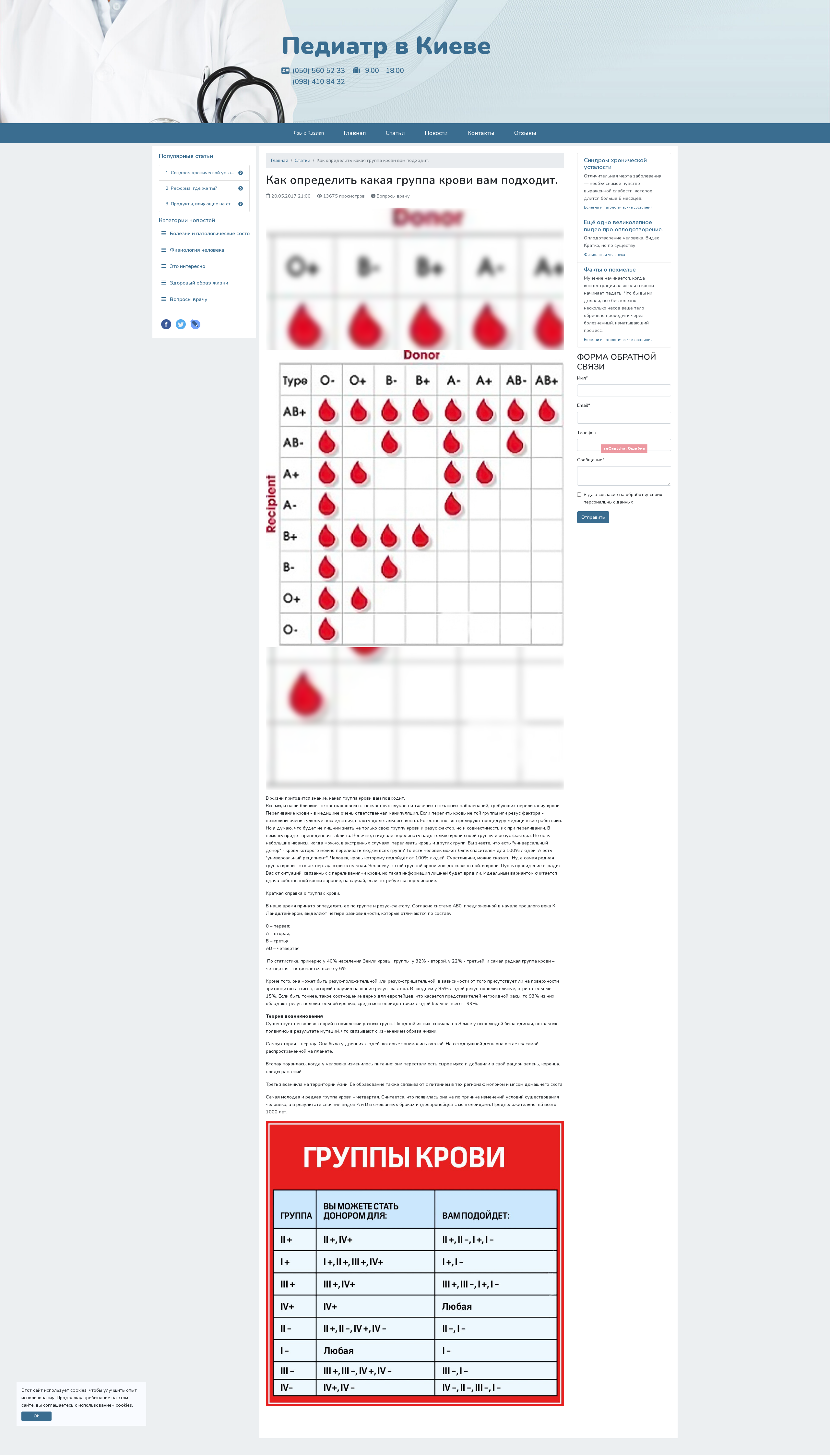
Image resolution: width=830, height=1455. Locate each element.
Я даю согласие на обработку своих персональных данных (623, 498)
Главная (355, 133)
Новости (436, 133)
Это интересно (187, 266)
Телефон (586, 432)
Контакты (481, 133)
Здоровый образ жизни (198, 282)
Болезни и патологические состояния (209, 233)
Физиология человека (196, 250)
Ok (36, 1416)
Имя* (582, 378)
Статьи (395, 133)
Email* (583, 405)
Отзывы (525, 133)
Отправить (593, 517)
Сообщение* (590, 459)
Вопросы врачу (188, 299)
